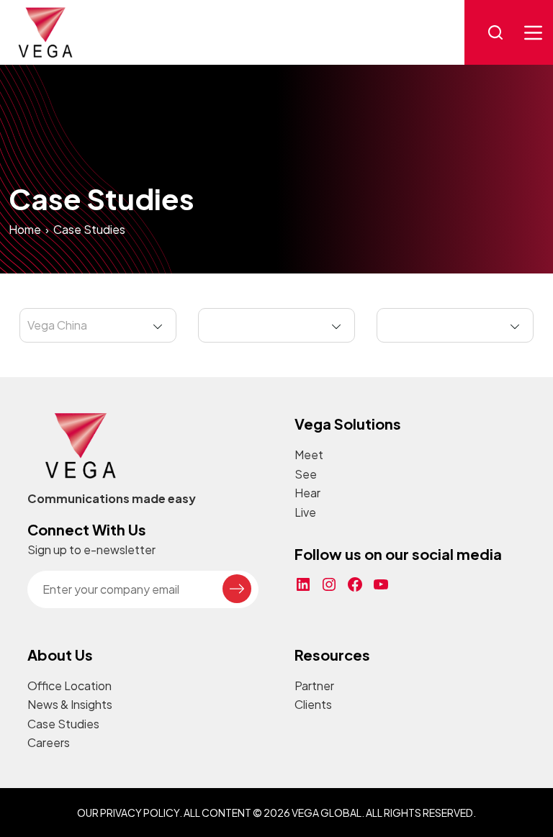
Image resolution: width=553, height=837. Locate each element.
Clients (313, 704)
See (306, 473)
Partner (314, 685)
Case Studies (63, 723)
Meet (309, 454)
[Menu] (533, 33)
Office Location (69, 685)
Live (305, 512)
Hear (307, 492)
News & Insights (69, 704)
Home (25, 229)
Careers (48, 742)
